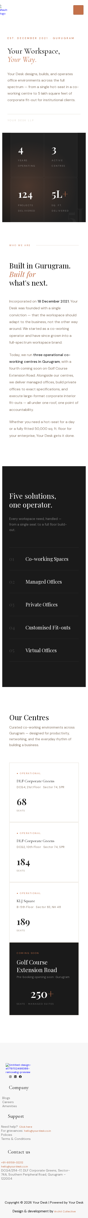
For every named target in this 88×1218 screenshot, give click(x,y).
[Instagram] (10, 1076)
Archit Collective (65, 1211)
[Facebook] (20, 1076)
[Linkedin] (15, 1076)
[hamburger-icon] (78, 10)
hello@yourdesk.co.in (37, 1131)
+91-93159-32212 (12, 1162)
